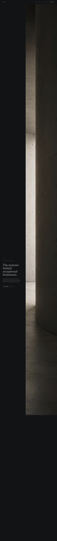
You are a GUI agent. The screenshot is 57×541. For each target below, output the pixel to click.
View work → (12, 286)
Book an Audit (6, 286)
